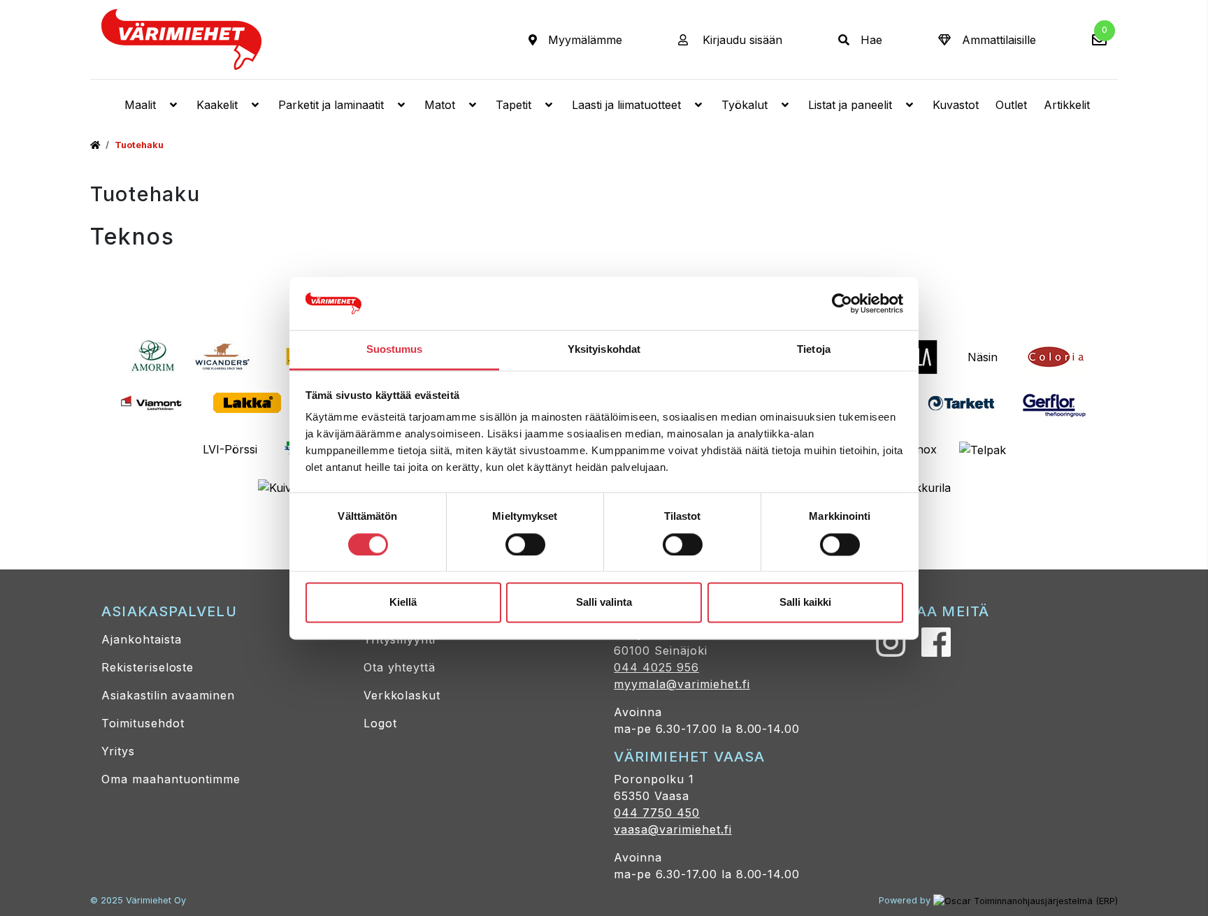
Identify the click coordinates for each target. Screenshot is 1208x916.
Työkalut (744, 105)
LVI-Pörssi (230, 449)
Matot (439, 105)
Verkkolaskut (402, 695)
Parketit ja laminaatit (331, 105)
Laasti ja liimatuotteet (626, 105)
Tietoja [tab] (813, 350)
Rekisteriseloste (147, 667)
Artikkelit (1067, 105)
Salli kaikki (805, 603)
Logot (380, 723)
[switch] (525, 544)
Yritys (118, 751)
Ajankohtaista (141, 639)
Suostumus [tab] (394, 350)
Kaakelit (217, 105)
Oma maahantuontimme (170, 779)
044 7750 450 (657, 813)
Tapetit (513, 105)
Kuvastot (956, 105)
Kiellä (403, 603)
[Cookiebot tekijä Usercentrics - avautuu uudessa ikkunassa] (842, 303)
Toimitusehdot (142, 723)
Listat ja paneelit (850, 105)
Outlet (1011, 105)
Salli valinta (604, 603)
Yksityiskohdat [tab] (604, 350)
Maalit (140, 105)
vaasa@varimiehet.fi (672, 829)
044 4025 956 (656, 667)
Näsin (983, 357)
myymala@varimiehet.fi (681, 684)
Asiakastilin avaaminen (168, 695)
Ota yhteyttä (400, 667)
